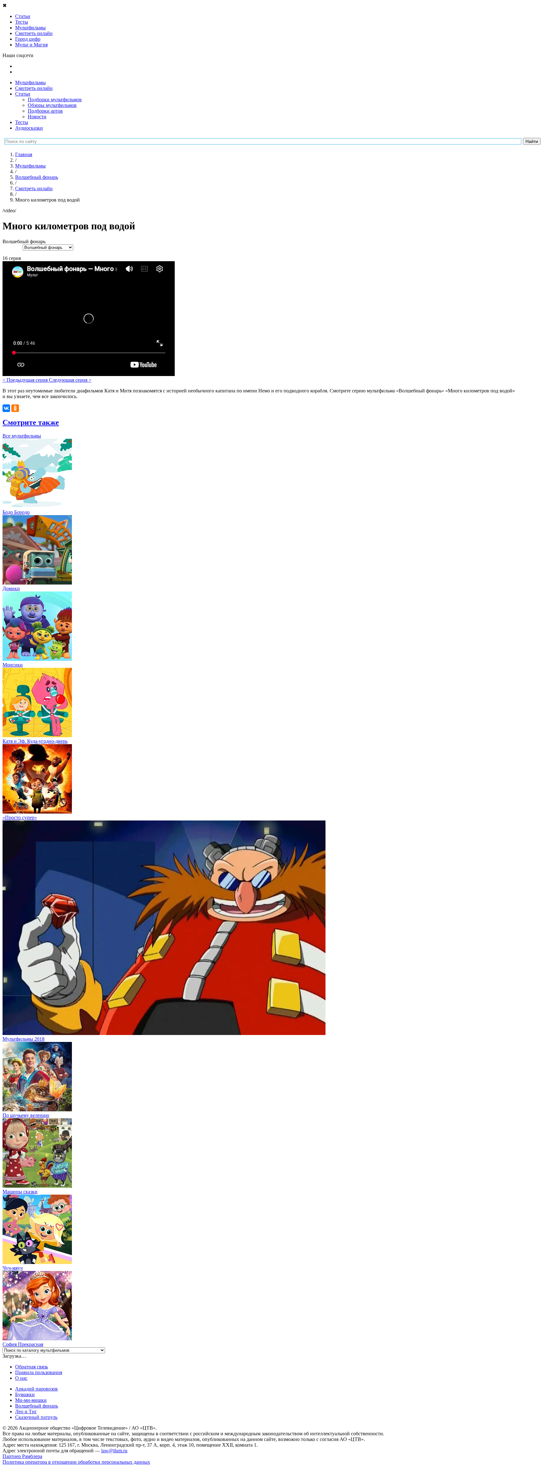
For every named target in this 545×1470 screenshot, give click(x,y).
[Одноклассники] (15, 408)
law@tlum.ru (114, 1450)
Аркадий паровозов (36, 1388)
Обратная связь (31, 1366)
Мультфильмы (30, 82)
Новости (37, 116)
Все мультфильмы (22, 435)
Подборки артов (45, 111)
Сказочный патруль (36, 1417)
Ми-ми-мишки (31, 1400)
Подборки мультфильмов (55, 99)
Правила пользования (38, 1372)
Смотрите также (31, 422)
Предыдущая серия (26, 380)
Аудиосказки (29, 128)
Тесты (21, 122)
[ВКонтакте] (6, 408)
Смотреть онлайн (34, 88)
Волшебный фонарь (36, 1405)
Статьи (22, 94)
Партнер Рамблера (22, 1456)
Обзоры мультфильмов (52, 105)
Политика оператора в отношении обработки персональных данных (76, 1462)
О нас (21, 1378)
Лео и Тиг (26, 1411)
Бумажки (25, 1394)
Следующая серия (70, 380)
